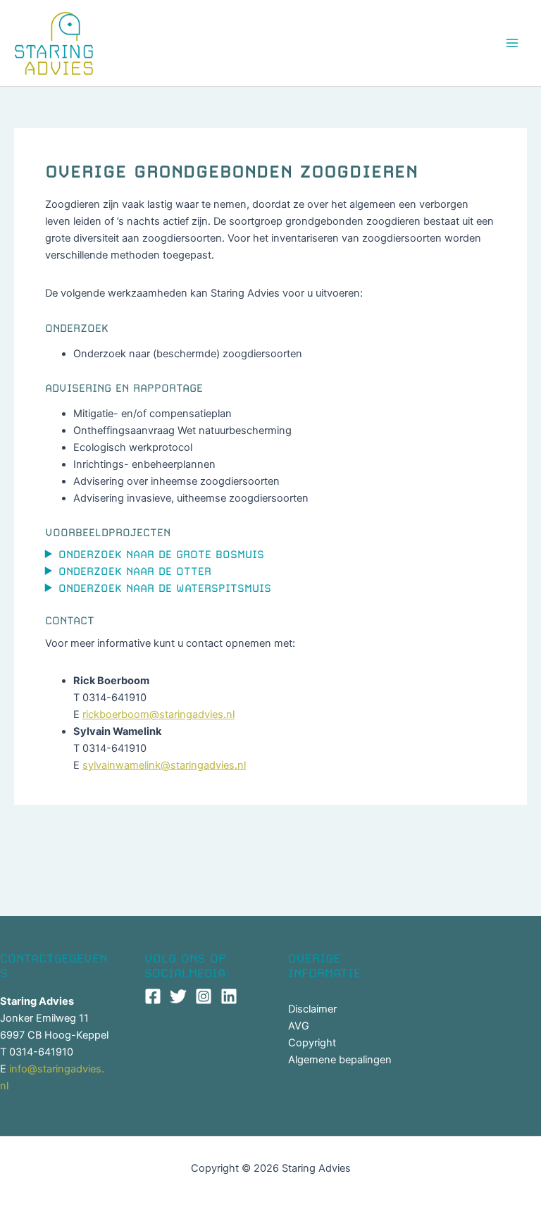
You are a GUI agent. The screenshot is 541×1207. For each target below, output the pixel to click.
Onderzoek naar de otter (134, 571)
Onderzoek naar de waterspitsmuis (164, 588)
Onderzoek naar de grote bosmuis (161, 554)
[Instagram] (203, 996)
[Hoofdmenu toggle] (512, 43)
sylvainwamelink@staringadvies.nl (164, 765)
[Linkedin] (228, 996)
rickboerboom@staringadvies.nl (158, 714)
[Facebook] (152, 996)
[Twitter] (178, 996)
